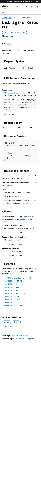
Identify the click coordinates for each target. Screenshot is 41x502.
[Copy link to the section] (2, 61)
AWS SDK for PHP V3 (13, 299)
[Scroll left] (12, 7)
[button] (8, 44)
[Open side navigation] (3, 12)
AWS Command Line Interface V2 (18, 278)
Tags (10, 153)
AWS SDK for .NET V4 (13, 281)
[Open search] (37, 7)
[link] (25, 18)
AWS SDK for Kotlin (12, 296)
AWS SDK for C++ (12, 284)
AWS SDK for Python (13, 302)
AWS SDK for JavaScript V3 (15, 293)
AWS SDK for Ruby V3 (13, 305)
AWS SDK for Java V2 (13, 290)
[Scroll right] (31, 7)
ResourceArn (7, 90)
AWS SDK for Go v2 (12, 287)
